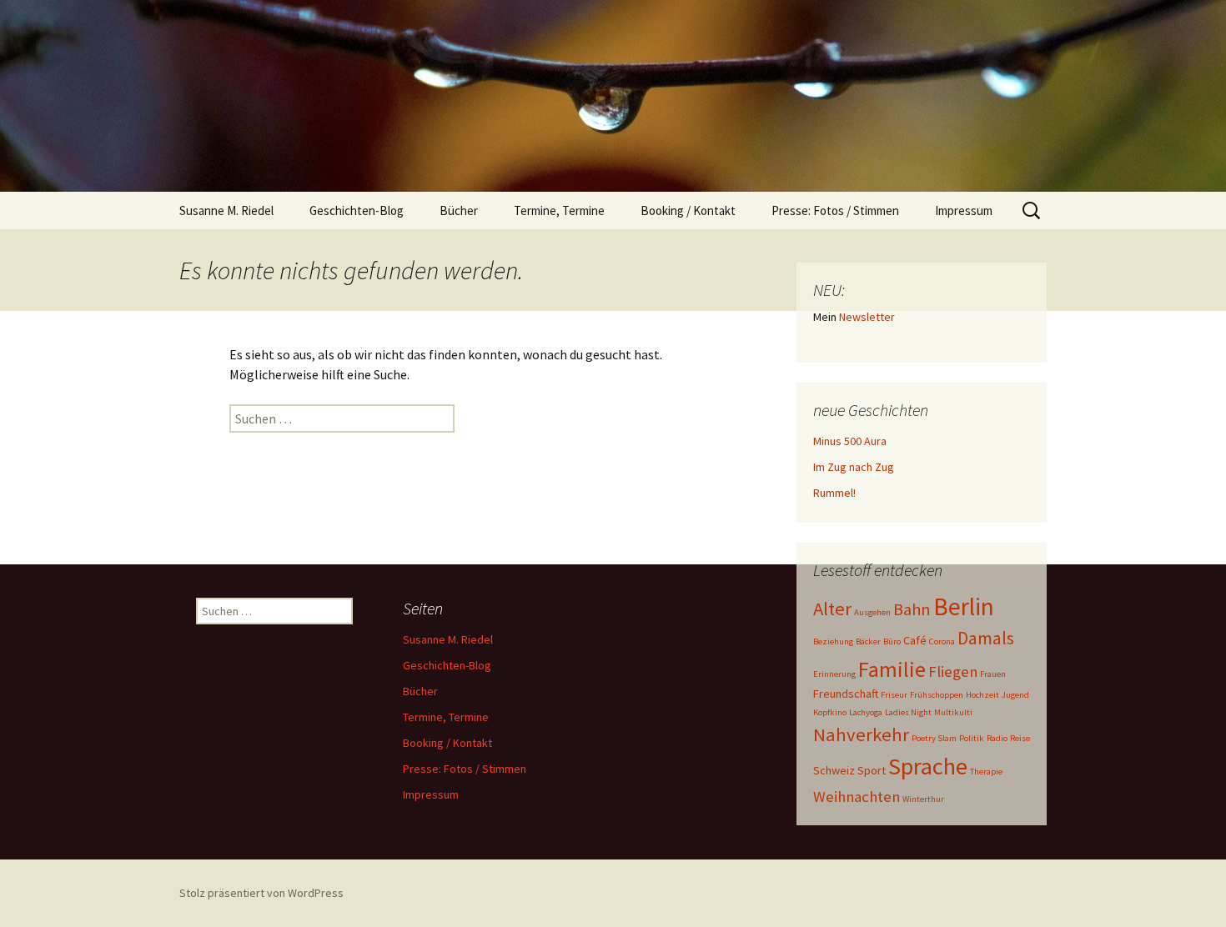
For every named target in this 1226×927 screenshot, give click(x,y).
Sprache (927, 766)
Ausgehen (872, 612)
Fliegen (952, 671)
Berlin (963, 606)
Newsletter (867, 316)
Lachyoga (865, 712)
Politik (971, 738)
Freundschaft (845, 693)
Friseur (894, 694)
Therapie (986, 771)
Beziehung (833, 641)
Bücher (459, 210)
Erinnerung (834, 674)
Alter (832, 608)
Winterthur (923, 799)
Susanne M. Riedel (226, 210)
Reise (1020, 738)
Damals (985, 638)
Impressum (963, 210)
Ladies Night (908, 712)
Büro (892, 641)
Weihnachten (856, 796)
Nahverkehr (861, 734)
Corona (942, 641)
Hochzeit (982, 694)
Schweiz (834, 770)
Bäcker (868, 641)
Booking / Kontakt (688, 210)
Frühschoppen (936, 694)
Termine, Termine (559, 210)
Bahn (912, 609)
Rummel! (834, 492)
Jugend (1015, 694)
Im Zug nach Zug (853, 466)
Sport (871, 770)
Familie (892, 669)
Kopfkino (830, 712)
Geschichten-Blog (356, 210)
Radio (997, 738)
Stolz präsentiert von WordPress (261, 892)
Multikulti (953, 712)
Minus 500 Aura (850, 440)
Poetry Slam (934, 738)
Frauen (993, 674)
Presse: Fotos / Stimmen (835, 210)
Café (915, 640)
